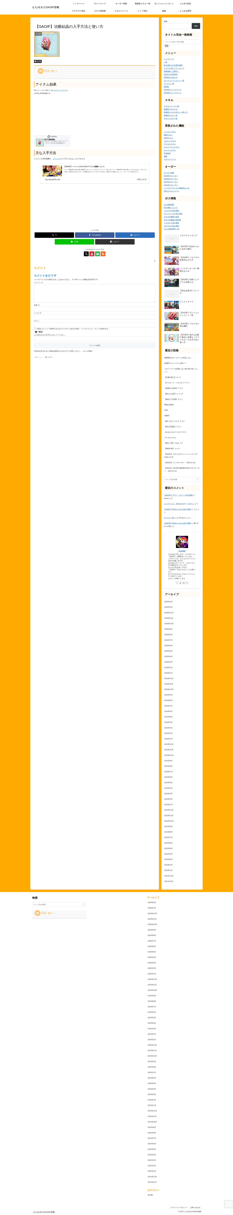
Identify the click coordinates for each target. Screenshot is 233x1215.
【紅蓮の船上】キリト (172, 377)
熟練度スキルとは (170, 109)
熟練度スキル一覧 (170, 115)
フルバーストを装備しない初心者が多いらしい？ (181, 370)
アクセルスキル (170, 144)
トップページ (169, 59)
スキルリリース (170, 159)
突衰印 (166, 416)
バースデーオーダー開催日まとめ (176, 188)
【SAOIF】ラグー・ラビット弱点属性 (178, 495)
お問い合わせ (195, 1207)
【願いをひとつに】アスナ (174, 421)
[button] (115, 242)
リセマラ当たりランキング (174, 68)
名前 (37, 305)
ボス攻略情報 (169, 205)
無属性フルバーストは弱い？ (175, 363)
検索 (165, 21)
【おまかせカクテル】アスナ (175, 432)
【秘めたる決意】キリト (173, 399)
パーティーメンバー (60, 90)
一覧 (165, 62)
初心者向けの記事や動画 (173, 65)
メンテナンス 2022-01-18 (174, 504)
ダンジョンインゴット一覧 (174, 81)
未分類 (39, 61)
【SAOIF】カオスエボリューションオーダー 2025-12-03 (182, 455)
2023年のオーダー (171, 182)
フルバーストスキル (171, 147)
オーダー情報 (169, 173)
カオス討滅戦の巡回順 (172, 220)
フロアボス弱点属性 (171, 211)
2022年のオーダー (171, 185)
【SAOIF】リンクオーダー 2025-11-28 (179, 463)
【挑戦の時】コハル (172, 448)
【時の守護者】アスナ (172, 427)
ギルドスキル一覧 (170, 118)
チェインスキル (170, 150)
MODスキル (168, 138)
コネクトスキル (170, 141)
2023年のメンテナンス (172, 93)
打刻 (166, 410)
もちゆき (182, 551)
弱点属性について (170, 208)
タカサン (190, 504)
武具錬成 (167, 153)
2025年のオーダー (171, 176)
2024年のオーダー (171, 179)
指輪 (165, 156)
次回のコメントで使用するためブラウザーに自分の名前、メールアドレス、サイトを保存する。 (73, 329)
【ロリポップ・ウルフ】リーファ (177, 383)
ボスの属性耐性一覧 (171, 229)
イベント (56, 159)
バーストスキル (170, 132)
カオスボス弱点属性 (171, 226)
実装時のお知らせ (170, 77)
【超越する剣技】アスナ (173, 388)
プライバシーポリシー (179, 1207)
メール (37, 313)
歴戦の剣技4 (169, 405)
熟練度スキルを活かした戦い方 (176, 112)
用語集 (166, 87)
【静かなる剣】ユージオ (173, 394)
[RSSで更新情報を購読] (103, 253)
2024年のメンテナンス (172, 90)
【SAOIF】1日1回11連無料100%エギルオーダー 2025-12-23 (182, 469)
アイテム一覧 (169, 84)
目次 (47, 70)
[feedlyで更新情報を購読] (97, 253)
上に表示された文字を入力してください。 (50, 335)
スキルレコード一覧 (171, 106)
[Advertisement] (94, 115)
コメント (38, 282)
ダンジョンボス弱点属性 (173, 214)
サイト (36, 321)
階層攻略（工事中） (171, 71)
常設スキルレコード (171, 191)
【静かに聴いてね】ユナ (173, 443)
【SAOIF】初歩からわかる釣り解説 (177, 509)
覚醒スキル (168, 135)
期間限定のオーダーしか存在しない (177, 358)
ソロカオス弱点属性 (171, 223)
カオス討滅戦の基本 (171, 217)
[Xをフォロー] (86, 253)
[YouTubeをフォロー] (91, 253)
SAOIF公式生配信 (170, 74)
